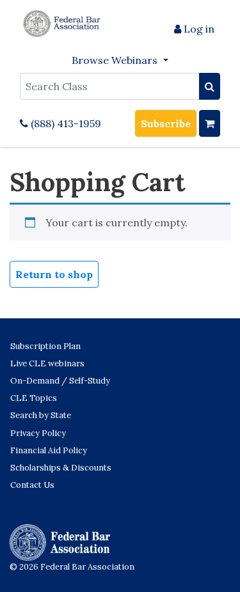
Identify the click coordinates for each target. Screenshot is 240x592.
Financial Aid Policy (48, 450)
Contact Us (32, 484)
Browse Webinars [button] (116, 60)
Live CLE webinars (47, 363)
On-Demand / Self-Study (60, 380)
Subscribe (166, 123)
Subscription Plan (45, 346)
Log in (197, 28)
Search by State (40, 415)
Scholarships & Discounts (60, 467)
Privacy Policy (38, 433)
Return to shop (54, 274)
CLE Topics (33, 398)
